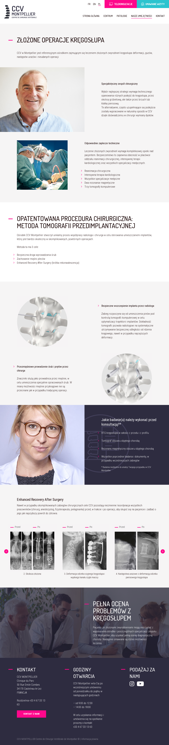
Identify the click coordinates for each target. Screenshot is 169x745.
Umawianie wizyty (155, 4)
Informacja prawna (89, 739)
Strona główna (91, 15)
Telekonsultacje (123, 4)
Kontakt (160, 15)
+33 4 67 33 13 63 (82, 726)
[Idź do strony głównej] (20, 11)
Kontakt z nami (31, 714)
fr (89, 4)
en (94, 4)
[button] (6, 551)
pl (99, 4)
